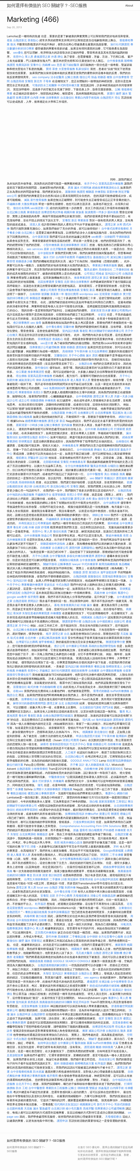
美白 (107, 474)
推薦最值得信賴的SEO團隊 (55, 1002)
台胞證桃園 (80, 576)
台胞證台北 (85, 973)
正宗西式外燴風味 (46, 932)
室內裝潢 (21, 1002)
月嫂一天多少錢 (123, 396)
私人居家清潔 (111, 449)
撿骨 (38, 322)
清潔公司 (12, 392)
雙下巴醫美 (117, 498)
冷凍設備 (104, 981)
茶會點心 (33, 40)
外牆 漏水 (86, 605)
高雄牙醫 (88, 1108)
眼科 (57, 1063)
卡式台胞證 (62, 584)
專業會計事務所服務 (104, 265)
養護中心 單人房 (34, 928)
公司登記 (89, 273)
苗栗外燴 (112, 191)
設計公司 (12, 400)
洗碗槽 (46, 65)
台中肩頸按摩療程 (27, 920)
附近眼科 (73, 879)
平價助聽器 (123, 236)
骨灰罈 (17, 613)
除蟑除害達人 (114, 666)
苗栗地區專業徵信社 (114, 576)
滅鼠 (27, 200)
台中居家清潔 (40, 236)
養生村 (17, 527)
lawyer (76, 564)
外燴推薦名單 (70, 445)
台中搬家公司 (66, 1043)
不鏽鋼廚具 (53, 519)
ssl (93, 719)
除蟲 (94, 77)
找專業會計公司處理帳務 (45, 347)
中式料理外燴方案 (69, 85)
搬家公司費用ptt (121, 310)
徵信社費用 (72, 294)
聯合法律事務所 (79, 281)
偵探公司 (119, 621)
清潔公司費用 (70, 740)
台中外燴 (90, 429)
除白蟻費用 (95, 830)
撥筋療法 (21, 457)
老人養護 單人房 (80, 380)
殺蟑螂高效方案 (84, 1063)
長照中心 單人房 (23, 56)
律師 (38, 380)
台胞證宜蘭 (66, 498)
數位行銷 (106, 728)
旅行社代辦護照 (120, 44)
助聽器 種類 (105, 77)
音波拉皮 (49, 584)
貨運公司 (104, 813)
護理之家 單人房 (103, 396)
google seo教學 (17, 597)
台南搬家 (93, 670)
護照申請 (100, 556)
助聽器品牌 (109, 895)
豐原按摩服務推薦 (69, 290)
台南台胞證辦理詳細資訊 (58, 715)
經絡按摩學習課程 (27, 809)
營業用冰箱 (86, 879)
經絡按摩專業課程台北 (106, 187)
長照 (126, 535)
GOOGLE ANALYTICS (84, 760)
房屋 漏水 (74, 187)
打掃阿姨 (85, 187)
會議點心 (57, 339)
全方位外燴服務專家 (77, 466)
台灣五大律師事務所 (36, 879)
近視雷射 (104, 294)
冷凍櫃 (19, 789)
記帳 (118, 89)
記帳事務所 (64, 564)
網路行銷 (122, 793)
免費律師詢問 (57, 388)
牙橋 (127, 388)
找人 (108, 764)
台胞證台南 (85, 363)
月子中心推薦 (40, 556)
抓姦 (76, 830)
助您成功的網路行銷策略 (105, 985)
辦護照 (115, 813)
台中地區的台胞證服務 (20, 494)
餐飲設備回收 (18, 793)
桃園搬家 (87, 732)
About (129, 5)
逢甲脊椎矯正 (47, 642)
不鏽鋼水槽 (13, 204)
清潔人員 (35, 224)
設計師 (43, 457)
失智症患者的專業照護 (36, 613)
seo (32, 322)
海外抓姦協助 (104, 719)
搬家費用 (120, 944)
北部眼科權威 (51, 461)
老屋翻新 (18, 957)
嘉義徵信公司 (101, 257)
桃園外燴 (69, 212)
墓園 (89, 1043)
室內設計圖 (72, 666)
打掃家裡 (119, 429)
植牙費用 (52, 1075)
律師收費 (83, 1088)
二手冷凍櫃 (116, 854)
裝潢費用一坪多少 (96, 212)
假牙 (101, 1018)
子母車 (47, 81)
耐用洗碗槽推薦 (108, 564)
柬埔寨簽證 (33, 212)
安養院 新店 (69, 220)
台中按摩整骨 (121, 77)
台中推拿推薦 (115, 60)
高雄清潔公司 (107, 1059)
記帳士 (72, 1088)
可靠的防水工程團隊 (44, 85)
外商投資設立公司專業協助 (35, 523)
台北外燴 (30, 637)
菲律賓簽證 (44, 339)
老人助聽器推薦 (94, 764)
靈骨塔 (84, 830)
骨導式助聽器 (101, 691)
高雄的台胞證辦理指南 (102, 646)
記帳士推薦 (72, 77)
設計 (82, 764)
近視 (59, 687)
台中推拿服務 (88, 560)
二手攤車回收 (121, 269)
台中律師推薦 (85, 449)
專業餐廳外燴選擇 (32, 584)
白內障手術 (117, 1088)
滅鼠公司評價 (97, 1030)
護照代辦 (74, 547)
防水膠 (106, 310)
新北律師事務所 (70, 245)
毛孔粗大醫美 (84, 953)
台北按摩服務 (103, 412)
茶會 (55, 69)
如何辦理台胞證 (28, 437)
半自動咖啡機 (47, 687)
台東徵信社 (125, 908)
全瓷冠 (102, 314)
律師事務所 (86, 666)
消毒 (33, 846)
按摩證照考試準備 (52, 212)
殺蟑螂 (128, 60)
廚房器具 (33, 1002)
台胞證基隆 (58, 412)
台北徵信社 (67, 97)
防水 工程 (22, 1088)
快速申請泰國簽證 (59, 912)
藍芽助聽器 (59, 494)
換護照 (11, 65)
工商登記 (121, 801)
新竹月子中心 (105, 1104)
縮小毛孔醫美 (74, 1108)
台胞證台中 (100, 617)
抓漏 (115, 1043)
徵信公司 (85, 77)
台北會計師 (58, 1108)
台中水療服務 (32, 535)
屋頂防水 (94, 572)
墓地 (57, 605)
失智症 (14, 834)
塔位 (117, 97)
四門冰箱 (107, 707)
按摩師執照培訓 (75, 813)
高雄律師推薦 (27, 482)
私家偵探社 (82, 69)
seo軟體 (96, 236)
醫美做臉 (80, 1043)
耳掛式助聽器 (122, 1104)
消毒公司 (95, 895)
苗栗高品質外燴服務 (111, 183)
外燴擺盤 (55, 613)
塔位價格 (21, 376)
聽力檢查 (41, 916)
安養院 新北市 (33, 81)
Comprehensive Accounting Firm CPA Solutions (90, 826)
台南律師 (35, 294)
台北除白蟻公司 (74, 756)
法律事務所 (52, 97)
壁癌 (80, 494)
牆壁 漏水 (24, 940)
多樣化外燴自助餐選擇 (81, 556)
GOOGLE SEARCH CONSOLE (71, 961)
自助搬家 (45, 547)
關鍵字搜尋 (50, 564)
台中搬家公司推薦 (77, 646)
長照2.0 (38, 392)
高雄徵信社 (105, 269)
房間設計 (33, 601)
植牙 (48, 633)
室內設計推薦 (70, 331)
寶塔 (48, 69)
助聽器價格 (37, 400)
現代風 (86, 719)
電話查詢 (117, 412)
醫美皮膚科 (91, 269)
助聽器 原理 (80, 572)
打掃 (74, 891)
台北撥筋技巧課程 (91, 707)
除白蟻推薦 (25, 416)
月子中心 (125, 376)
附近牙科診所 (81, 1002)
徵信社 (11, 809)
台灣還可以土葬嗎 (27, 642)
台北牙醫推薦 (58, 249)
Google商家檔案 (113, 850)
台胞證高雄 (17, 81)
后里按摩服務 (30, 1006)
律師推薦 (107, 1047)
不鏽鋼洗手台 (43, 494)
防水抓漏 (38, 1071)
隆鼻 (123, 1030)
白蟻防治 (113, 466)
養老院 (84, 331)
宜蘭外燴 (68, 326)
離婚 (98, 1047)
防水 (130, 981)
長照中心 (44, 437)
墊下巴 (25, 846)
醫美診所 (106, 989)
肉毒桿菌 (29, 916)
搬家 (85, 1030)
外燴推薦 (50, 400)
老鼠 (9, 40)
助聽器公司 (100, 744)
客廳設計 (109, 478)
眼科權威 (113, 523)
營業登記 (36, 940)
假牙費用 (33, 597)
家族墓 (80, 212)
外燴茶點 (100, 191)
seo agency (91, 977)
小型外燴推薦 (51, 245)
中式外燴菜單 (90, 564)
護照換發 (81, 347)
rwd (45, 388)
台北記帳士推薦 (16, 212)
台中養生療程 (54, 326)
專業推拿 (83, 220)
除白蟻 (94, 801)
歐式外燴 (33, 687)
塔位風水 (120, 1026)
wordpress (31, 908)
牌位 (60, 56)
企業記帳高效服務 (50, 637)
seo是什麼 (46, 343)
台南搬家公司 (86, 412)
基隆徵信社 (94, 576)
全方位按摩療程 (98, 351)
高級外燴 (99, 592)
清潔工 (84, 245)
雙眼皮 (93, 1088)
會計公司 (59, 646)
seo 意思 (56, 65)
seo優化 (18, 52)
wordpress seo (89, 294)
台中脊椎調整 (84, 396)
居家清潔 (95, 310)
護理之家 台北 (60, 633)
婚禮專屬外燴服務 (36, 421)
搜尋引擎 (103, 498)
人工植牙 (70, 752)
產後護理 (92, 981)
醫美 (122, 711)
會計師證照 (55, 875)
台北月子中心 (24, 1084)
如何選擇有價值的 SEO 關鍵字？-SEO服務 (47, 5)
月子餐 (74, 764)
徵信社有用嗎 (21, 208)
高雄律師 (67, 351)
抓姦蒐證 (103, 1088)
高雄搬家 (63, 936)
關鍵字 (93, 1039)
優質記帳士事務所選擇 (41, 793)
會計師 (28, 486)
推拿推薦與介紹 (70, 605)
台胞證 (53, 887)
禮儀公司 (125, 813)
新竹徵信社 (42, 367)
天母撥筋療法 (81, 895)
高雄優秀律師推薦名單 (55, 380)
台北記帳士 (28, 232)
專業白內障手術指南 (87, 97)
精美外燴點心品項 (71, 842)
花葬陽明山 (88, 547)
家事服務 (65, 519)
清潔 (45, 875)
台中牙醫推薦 (58, 556)
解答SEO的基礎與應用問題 (29, 703)
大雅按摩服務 (30, 204)
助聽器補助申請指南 (52, 543)
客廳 (89, 744)
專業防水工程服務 (57, 1088)
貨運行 (111, 93)
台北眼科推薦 (15, 1108)
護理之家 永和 (113, 224)
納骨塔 (44, 744)
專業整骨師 (25, 392)
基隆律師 (70, 191)
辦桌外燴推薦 (114, 535)
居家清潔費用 (107, 801)
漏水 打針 (49, 257)
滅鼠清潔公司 (27, 380)
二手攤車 (55, 879)
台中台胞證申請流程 (106, 879)
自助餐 (43, 920)
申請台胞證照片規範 (88, 736)
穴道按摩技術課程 (84, 822)
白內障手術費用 (65, 257)
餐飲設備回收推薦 (36, 912)
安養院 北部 (62, 281)
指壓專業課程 (15, 928)
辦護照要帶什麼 (71, 621)
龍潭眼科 (121, 736)
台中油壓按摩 (112, 502)
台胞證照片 (107, 97)
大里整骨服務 (67, 69)
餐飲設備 (99, 666)
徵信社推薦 (60, 531)
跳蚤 (39, 715)
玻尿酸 (45, 294)
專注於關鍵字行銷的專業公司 (106, 331)
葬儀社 (98, 449)
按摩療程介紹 (30, 699)
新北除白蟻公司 (59, 486)
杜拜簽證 (40, 903)
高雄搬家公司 (105, 429)
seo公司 (12, 195)
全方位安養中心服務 (111, 936)
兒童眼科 (44, 1006)
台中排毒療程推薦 (21, 1071)
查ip (94, 498)
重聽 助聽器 (67, 347)
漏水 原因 (92, 355)
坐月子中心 (91, 183)
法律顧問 (109, 236)
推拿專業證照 (82, 277)
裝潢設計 (117, 989)
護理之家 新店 (100, 277)
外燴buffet (91, 813)
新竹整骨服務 (38, 200)
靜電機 (45, 527)
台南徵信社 (123, 441)
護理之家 (107, 953)
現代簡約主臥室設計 (66, 1104)
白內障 (34, 97)
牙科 (116, 846)
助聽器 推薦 (117, 474)
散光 (13, 44)
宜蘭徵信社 (61, 355)
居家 (46, 249)
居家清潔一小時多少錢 (29, 425)
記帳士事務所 (52, 425)
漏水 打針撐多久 (42, 781)
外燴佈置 (120, 830)
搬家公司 (12, 1010)
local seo (42, 887)
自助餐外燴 (114, 744)
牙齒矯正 (44, 670)
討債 (64, 879)
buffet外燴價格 (119, 691)
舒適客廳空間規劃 (122, 1006)
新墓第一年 (57, 294)
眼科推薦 (113, 212)
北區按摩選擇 (46, 281)
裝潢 (64, 637)
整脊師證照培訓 (59, 744)
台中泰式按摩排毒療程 (115, 228)
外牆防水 (116, 294)
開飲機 (118, 953)
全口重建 (21, 371)
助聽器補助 (67, 1063)
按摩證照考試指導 (103, 1026)
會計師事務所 (21, 322)
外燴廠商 (21, 670)
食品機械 (124, 564)
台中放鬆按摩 (46, 253)
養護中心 (123, 592)
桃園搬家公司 (88, 1104)
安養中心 (35, 65)
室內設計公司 (113, 273)
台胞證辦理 (38, 1014)
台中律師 (92, 936)
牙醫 (61, 887)
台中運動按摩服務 (111, 670)
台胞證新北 (20, 40)
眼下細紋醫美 (71, 65)
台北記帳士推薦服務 (25, 629)
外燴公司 (71, 412)
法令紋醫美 (57, 77)
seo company (41, 77)
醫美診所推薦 (98, 466)
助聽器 (48, 961)
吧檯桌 (100, 273)
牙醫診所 (33, 457)
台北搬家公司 (60, 547)
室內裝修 (66, 425)
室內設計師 (20, 580)
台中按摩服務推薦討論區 (75, 858)
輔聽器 (90, 191)
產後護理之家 (42, 56)
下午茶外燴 (81, 351)
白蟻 (25, 527)
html (107, 515)
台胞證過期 (20, 601)
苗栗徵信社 (20, 687)
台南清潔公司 (41, 486)
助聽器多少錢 (24, 261)
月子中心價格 (77, 355)
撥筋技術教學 (79, 670)
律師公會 (97, 515)
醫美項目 (12, 437)
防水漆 (37, 875)
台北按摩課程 (28, 834)
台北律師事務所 (123, 805)
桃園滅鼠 (86, 617)
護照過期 (121, 478)
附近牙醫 (123, 191)
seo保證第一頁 (39, 208)
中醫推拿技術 (57, 777)
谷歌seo (18, 691)
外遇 (54, 56)
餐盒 (29, 875)
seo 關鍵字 (96, 478)
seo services (35, 249)
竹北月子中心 (77, 744)
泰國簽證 (35, 298)
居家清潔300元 (113, 768)
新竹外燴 (51, 936)
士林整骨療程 (39, 768)
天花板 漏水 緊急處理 (37, 1108)
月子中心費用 (64, 895)
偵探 (37, 527)
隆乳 (40, 785)
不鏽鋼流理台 (84, 257)
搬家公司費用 (48, 290)
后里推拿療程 (120, 1022)
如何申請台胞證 (47, 1043)
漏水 (128, 433)
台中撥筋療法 (105, 621)
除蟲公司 (46, 535)
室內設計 (57, 973)
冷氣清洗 (126, 924)
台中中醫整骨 (95, 474)
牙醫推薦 (66, 789)
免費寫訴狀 (23, 65)
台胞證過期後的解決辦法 (53, 965)
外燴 (42, 97)
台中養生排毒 (62, 891)
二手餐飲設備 (77, 936)
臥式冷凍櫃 (17, 637)
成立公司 (24, 400)
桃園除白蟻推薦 (69, 560)
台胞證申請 (28, 592)
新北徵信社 (101, 732)
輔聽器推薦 (36, 961)
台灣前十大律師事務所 (47, 789)
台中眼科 (111, 592)
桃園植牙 (76, 949)
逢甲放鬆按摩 (109, 572)
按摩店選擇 (23, 97)
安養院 (64, 461)
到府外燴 (12, 380)
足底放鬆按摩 (15, 1055)
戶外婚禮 (108, 830)
